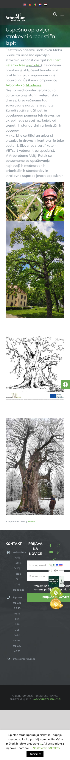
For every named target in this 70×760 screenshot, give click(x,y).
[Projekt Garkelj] (56, 565)
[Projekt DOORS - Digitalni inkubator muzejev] (56, 571)
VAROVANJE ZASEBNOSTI (46, 699)
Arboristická (23, 85)
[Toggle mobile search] (55, 14)
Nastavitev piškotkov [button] (46, 748)
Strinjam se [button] (35, 753)
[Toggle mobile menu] (62, 14)
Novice (31, 521)
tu (41, 743)
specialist (33, 65)
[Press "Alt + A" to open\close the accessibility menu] (65, 384)
